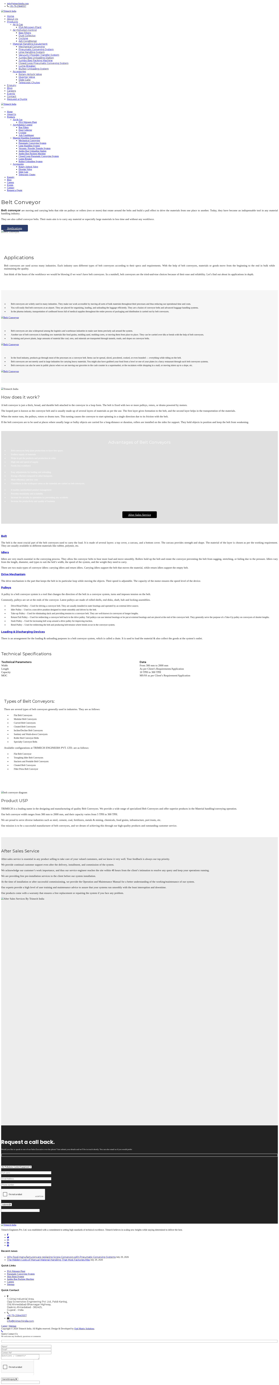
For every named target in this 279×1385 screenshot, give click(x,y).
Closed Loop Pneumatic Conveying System (43, 63)
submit (5, 1204)
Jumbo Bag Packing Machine (36, 60)
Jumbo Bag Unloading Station (36, 57)
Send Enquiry (9, 1379)
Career (4, 1326)
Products (12, 21)
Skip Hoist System (15, 1276)
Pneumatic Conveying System (36, 49)
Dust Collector (27, 35)
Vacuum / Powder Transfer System (39, 55)
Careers (11, 90)
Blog (9, 88)
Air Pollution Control (25, 30)
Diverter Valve (27, 77)
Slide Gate (25, 79)
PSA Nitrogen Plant (30, 27)
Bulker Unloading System (34, 68)
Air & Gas (18, 24)
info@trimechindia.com (18, 3)
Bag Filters (25, 32)
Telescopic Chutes (29, 82)
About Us (12, 19)
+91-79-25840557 (17, 6)
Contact (11, 96)
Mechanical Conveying (32, 46)
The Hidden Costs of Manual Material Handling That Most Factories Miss (48, 1259)
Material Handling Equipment (30, 43)
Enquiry (11, 85)
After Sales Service (139, 514)
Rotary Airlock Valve (30, 74)
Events (11, 93)
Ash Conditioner (28, 41)
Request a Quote (17, 99)
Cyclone (23, 38)
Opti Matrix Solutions (84, 1328)
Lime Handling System (32, 52)
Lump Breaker (27, 66)
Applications (14, 228)
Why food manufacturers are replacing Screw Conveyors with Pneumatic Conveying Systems (61, 1257)
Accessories (19, 71)
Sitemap (10, 1284)
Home (10, 16)
